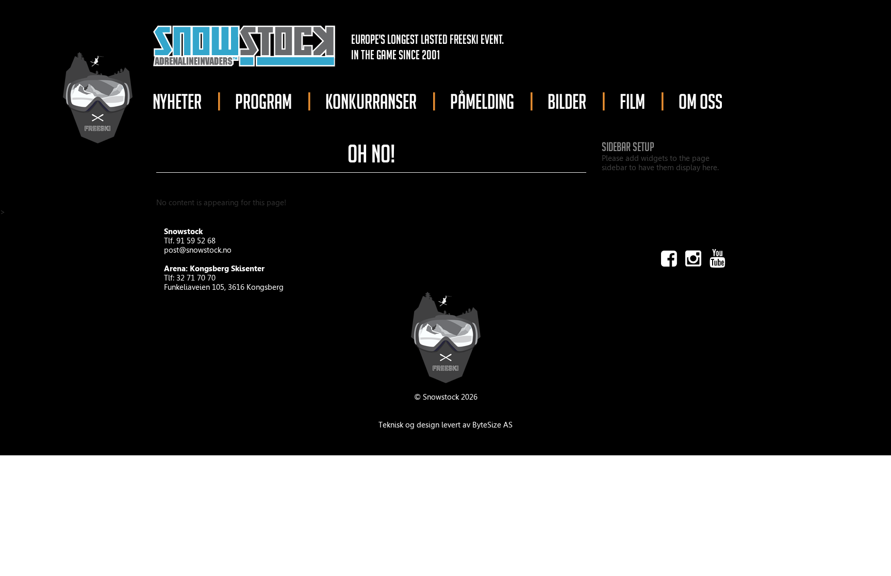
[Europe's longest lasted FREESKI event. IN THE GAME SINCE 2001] (244, 45)
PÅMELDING (482, 101)
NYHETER (177, 101)
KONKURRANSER (371, 101)
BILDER (567, 101)
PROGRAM (263, 101)
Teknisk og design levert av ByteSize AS (445, 425)
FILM (632, 101)
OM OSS (700, 101)
